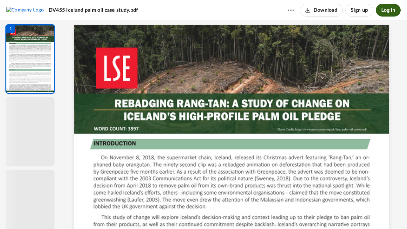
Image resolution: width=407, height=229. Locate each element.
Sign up (359, 10)
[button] (30, 59)
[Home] (25, 10)
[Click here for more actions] (291, 10)
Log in (388, 10)
